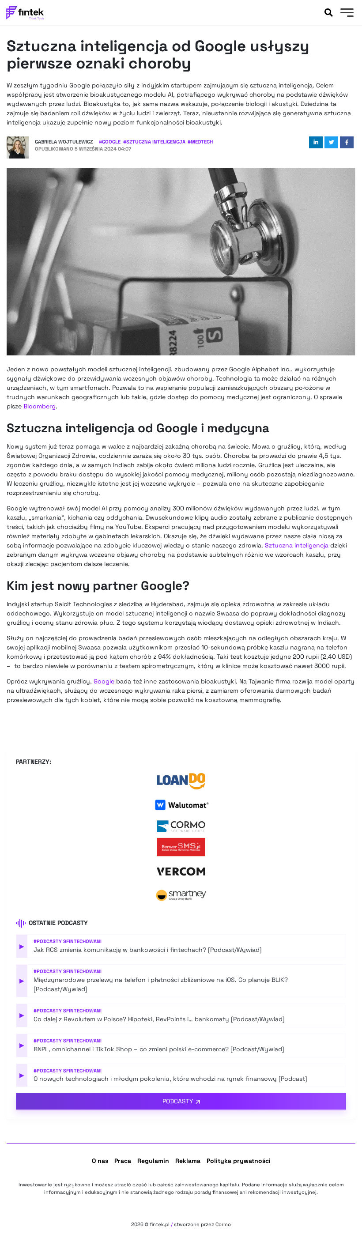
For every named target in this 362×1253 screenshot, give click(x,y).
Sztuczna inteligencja (296, 545)
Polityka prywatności (239, 1161)
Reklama (187, 1161)
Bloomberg (39, 406)
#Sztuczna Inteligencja (154, 142)
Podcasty (177, 1101)
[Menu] (346, 13)
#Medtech (200, 142)
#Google (110, 142)
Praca (122, 1161)
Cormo (223, 1224)
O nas (100, 1161)
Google (104, 681)
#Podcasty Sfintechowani (68, 941)
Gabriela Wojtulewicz (64, 142)
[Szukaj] (328, 12)
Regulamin (153, 1161)
